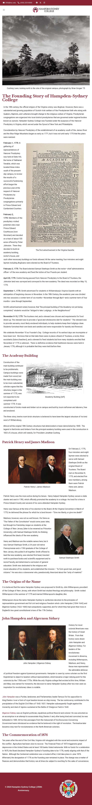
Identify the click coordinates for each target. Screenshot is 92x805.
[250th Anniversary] (46, 10)
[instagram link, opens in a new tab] (44, 3)
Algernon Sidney (9, 713)
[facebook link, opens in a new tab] (37, 3)
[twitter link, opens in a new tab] (40, 3)
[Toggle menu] (4, 10)
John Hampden (8, 697)
